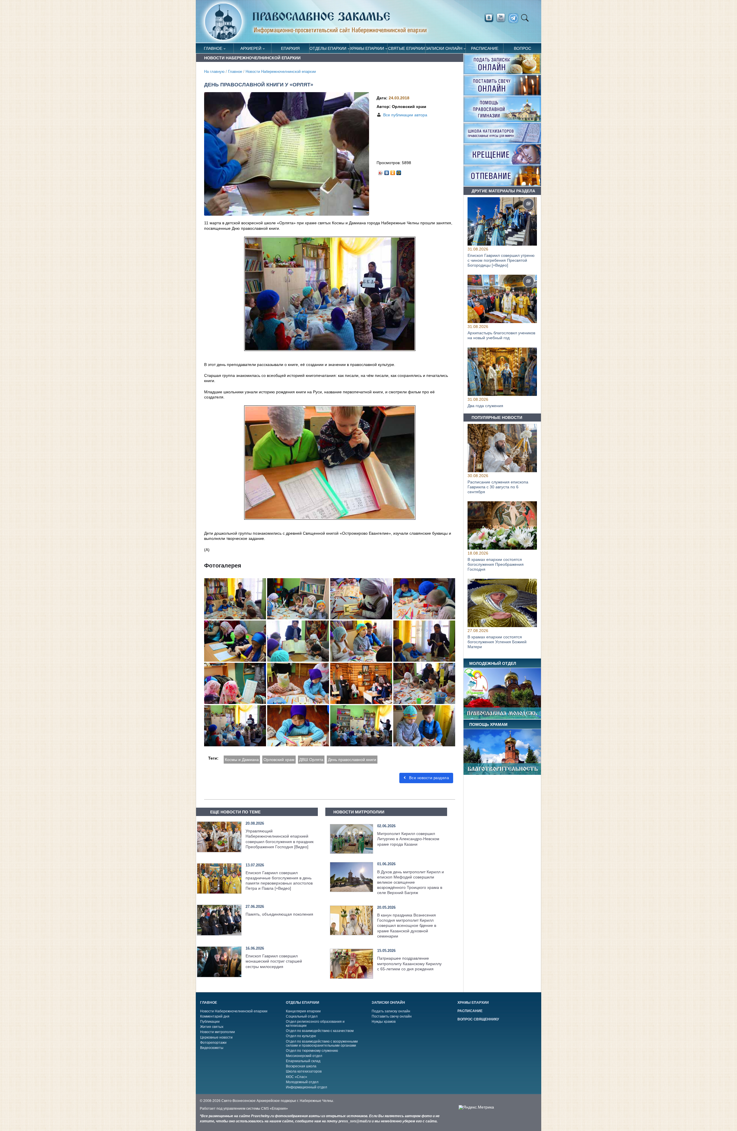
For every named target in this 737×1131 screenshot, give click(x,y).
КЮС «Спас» (296, 1077)
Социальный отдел (302, 1016)
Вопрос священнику (522, 49)
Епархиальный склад (303, 1061)
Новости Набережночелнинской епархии (281, 72)
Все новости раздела (428, 778)
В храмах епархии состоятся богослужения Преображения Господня (496, 564)
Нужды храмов (384, 1022)
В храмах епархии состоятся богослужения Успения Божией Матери (497, 642)
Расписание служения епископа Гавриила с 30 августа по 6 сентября (498, 487)
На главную (214, 72)
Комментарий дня (214, 1016)
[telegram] (514, 18)
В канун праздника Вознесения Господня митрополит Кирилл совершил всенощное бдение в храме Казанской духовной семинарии (406, 925)
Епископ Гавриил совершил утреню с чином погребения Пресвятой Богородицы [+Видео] (501, 260)
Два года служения (485, 405)
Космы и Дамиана (242, 759)
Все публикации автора (405, 115)
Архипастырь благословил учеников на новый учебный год (501, 335)
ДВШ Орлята (311, 759)
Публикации (210, 1022)
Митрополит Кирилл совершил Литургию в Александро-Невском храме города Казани (408, 838)
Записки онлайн (444, 48)
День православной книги (352, 759)
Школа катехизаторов (304, 1071)
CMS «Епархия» (274, 1109)
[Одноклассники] (393, 171)
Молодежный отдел (302, 1082)
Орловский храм (279, 759)
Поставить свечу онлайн (392, 1016)
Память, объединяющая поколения (279, 914)
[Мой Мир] (399, 171)
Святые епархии (406, 48)
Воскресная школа (301, 1066)
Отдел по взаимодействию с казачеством (320, 1031)
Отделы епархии (327, 48)
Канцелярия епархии (303, 1011)
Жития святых (211, 1027)
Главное (213, 48)
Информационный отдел (306, 1087)
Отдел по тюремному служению (312, 1051)
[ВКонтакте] (387, 171)
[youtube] (502, 18)
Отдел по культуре (301, 1036)
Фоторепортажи (213, 1043)
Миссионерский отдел (304, 1056)
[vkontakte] (488, 18)
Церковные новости (216, 1037)
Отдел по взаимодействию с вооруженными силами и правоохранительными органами (322, 1043)
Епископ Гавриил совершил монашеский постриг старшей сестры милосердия (274, 961)
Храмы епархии (367, 48)
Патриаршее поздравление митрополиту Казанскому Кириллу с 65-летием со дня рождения (409, 963)
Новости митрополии (217, 1032)
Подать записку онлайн (391, 1011)
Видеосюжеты (211, 1048)
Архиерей (250, 48)
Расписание (484, 48)
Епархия (290, 48)
